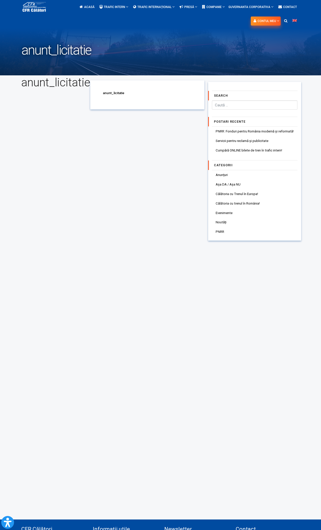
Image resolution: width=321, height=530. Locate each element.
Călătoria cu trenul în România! (238, 203)
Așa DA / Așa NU (228, 184)
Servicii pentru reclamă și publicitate (242, 141)
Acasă (89, 7)
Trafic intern (115, 7)
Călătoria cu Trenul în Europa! (237, 194)
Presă (189, 7)
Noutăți (221, 222)
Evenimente (224, 213)
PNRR (220, 232)
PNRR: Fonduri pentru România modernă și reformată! (255, 131)
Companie (214, 7)
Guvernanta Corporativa (249, 7)
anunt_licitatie (113, 93)
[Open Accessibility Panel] (7, 522)
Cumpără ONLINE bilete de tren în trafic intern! (249, 150)
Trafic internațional (154, 7)
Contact (290, 7)
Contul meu (267, 21)
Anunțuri (222, 175)
